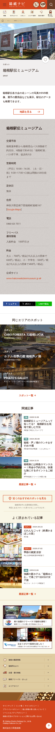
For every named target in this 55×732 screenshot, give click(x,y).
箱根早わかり (14, 666)
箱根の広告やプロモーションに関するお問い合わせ (22, 716)
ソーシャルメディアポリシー (14, 713)
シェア (12, 304)
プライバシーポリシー (11, 709)
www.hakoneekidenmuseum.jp (22, 278)
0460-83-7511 (13, 223)
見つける (51, 4)
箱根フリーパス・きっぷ (18, 679)
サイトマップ (8, 706)
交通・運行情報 (14, 673)
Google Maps (14, 209)
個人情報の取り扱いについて (33, 709)
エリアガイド (14, 686)
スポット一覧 (26, 395)
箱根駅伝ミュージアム (18, 20)
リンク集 (19, 706)
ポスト (29, 304)
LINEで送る (44, 304)
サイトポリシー (31, 706)
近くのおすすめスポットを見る (29, 498)
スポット (8, 20)
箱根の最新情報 (14, 660)
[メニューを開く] (4, 4)
